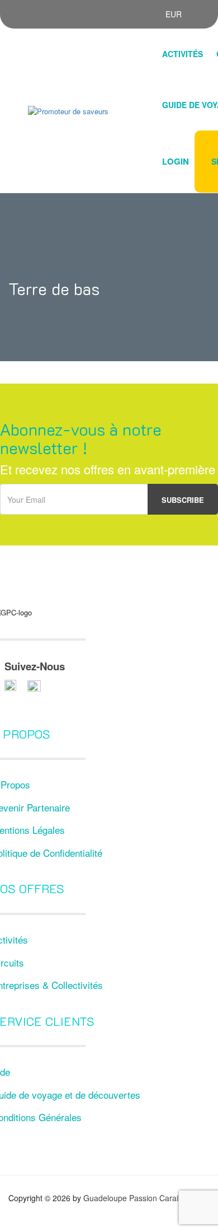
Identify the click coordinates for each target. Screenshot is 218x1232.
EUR (174, 14)
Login (175, 161)
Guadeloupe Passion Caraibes (137, 1197)
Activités (182, 53)
